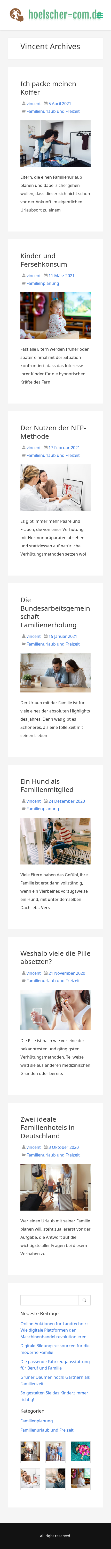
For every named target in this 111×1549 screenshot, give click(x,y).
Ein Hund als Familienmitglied (47, 785)
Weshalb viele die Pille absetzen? (55, 957)
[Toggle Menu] (100, 15)
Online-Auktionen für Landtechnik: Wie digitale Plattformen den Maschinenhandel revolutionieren (54, 1330)
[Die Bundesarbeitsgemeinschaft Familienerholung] (55, 694)
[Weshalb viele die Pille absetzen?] (55, 1032)
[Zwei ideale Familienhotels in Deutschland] (55, 1212)
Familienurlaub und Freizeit (53, 111)
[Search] (84, 1300)
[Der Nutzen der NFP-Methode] (55, 513)
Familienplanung (43, 283)
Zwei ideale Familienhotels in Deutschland (47, 1127)
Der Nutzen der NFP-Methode (53, 432)
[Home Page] (55, 15)
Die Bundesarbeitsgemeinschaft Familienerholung (55, 612)
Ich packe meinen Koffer (48, 88)
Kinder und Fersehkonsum (43, 260)
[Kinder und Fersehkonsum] (55, 341)
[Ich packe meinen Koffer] (55, 169)
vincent (33, 103)
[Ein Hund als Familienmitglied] (55, 866)
